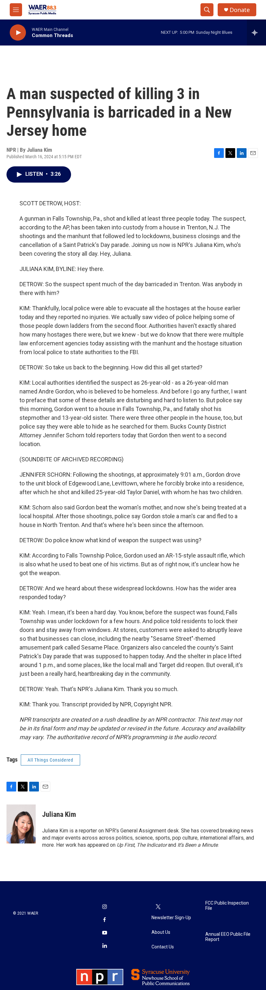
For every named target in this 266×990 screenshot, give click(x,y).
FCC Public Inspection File (227, 906)
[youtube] (104, 933)
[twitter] (157, 907)
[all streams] (256, 32)
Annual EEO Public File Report (227, 937)
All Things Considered (50, 760)
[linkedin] (104, 946)
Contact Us (162, 947)
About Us (160, 932)
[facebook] (104, 920)
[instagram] (104, 907)
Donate (240, 9)
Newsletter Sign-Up (171, 917)
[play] (18, 32)
